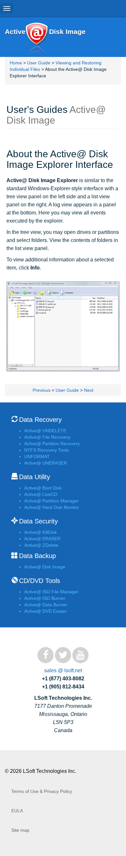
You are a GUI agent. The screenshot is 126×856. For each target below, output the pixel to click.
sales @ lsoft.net (63, 670)
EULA (17, 810)
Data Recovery (40, 419)
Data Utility (34, 476)
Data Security (38, 521)
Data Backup (37, 555)
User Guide (38, 62)
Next (88, 390)
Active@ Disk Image (36, 39)
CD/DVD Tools (39, 580)
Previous (41, 390)
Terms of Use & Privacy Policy (41, 791)
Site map (20, 830)
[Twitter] (63, 655)
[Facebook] (45, 655)
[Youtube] (80, 655)
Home (16, 62)
